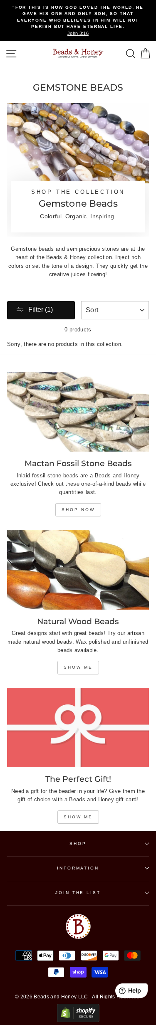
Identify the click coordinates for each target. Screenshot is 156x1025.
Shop (77, 843)
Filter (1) (40, 309)
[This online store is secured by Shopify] (78, 1020)
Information (78, 868)
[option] (78, 20)
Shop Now (78, 509)
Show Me (78, 667)
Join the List (77, 892)
